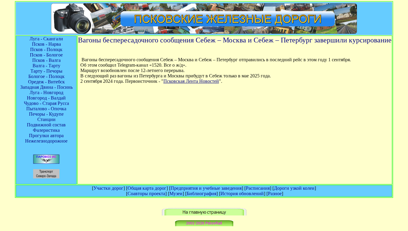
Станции (46, 119)
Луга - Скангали (46, 38)
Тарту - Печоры (46, 71)
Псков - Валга (46, 60)
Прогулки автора (46, 135)
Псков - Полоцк (46, 49)
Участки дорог (108, 188)
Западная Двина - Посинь (46, 87)
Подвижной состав (46, 124)
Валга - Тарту (46, 65)
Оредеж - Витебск (46, 81)
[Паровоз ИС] (46, 162)
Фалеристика (46, 130)
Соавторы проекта (146, 193)
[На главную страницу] (204, 213)
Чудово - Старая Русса (46, 103)
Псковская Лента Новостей (191, 81)
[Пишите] (204, 224)
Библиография (201, 193)
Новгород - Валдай (46, 97)
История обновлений (242, 193)
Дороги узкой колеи (294, 188)
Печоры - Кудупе (46, 114)
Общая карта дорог (147, 188)
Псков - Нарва (46, 44)
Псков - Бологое (46, 54)
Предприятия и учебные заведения (206, 188)
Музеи (175, 193)
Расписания (258, 188)
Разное (275, 193)
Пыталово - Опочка (46, 108)
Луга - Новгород (46, 92)
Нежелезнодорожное (46, 140)
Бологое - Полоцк (46, 76)
